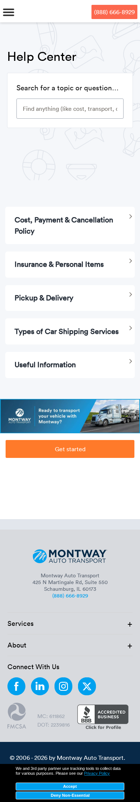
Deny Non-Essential (70, 795)
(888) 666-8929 (114, 12)
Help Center (41, 56)
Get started (70, 449)
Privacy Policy (97, 773)
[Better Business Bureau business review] (102, 718)
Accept (70, 786)
